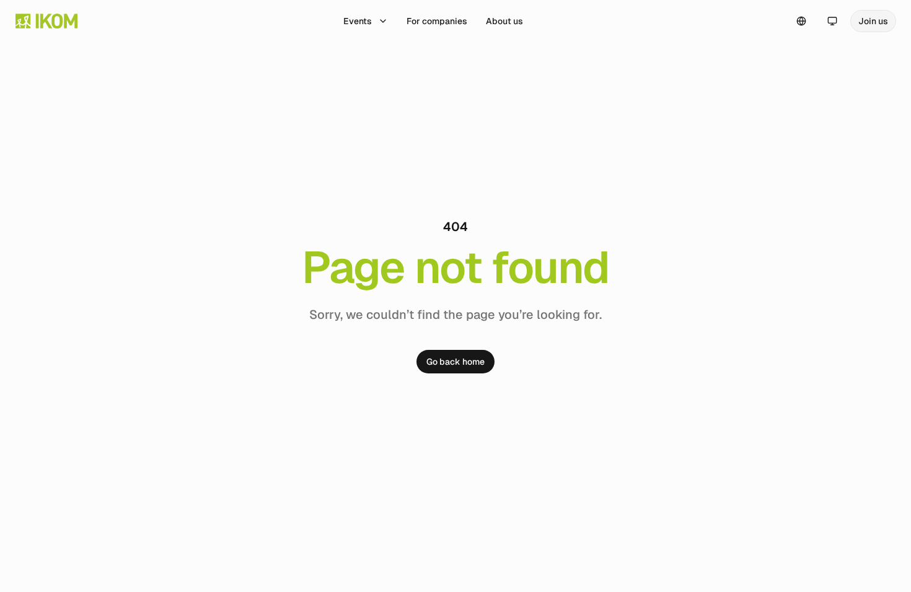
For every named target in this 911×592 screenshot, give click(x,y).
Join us (873, 21)
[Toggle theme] (832, 21)
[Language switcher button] (801, 21)
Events (357, 21)
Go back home (455, 361)
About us (504, 21)
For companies (437, 21)
